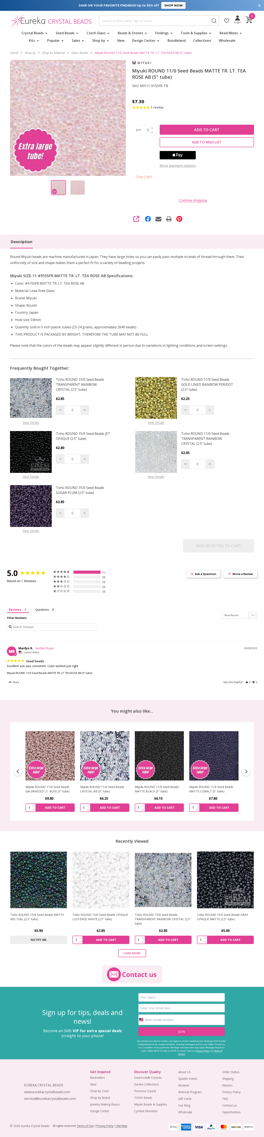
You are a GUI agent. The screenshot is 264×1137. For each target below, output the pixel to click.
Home (14, 53)
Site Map (121, 1126)
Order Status (230, 1072)
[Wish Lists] (226, 20)
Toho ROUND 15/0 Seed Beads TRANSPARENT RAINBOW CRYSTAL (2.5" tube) (80, 384)
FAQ (225, 1099)
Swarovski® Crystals (148, 1078)
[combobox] (154, 20)
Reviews (183, 1085)
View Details (31, 423)
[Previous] (18, 771)
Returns (227, 1085)
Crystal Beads (32, 33)
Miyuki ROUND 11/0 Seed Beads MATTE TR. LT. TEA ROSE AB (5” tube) (49, 673)
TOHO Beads (143, 1098)
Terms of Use (85, 1126)
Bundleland (177, 40)
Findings (162, 33)
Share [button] (15, 682)
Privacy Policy (202, 1051)
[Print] (169, 219)
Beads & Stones (130, 33)
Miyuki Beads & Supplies (150, 1104)
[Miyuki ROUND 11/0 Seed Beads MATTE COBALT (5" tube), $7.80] (159, 755)
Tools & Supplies (194, 33)
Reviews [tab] (15, 610)
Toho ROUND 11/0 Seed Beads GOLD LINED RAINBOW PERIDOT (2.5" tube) (207, 384)
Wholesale (227, 40)
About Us (184, 1072)
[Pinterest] (179, 219)
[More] (46, 33)
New (121, 40)
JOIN (181, 1031)
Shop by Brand (100, 1098)
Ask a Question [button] (205, 574)
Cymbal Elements (146, 1111)
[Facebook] (148, 219)
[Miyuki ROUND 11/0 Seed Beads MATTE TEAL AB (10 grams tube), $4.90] (214, 755)
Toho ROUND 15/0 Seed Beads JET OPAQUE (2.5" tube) (83, 436)
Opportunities (231, 1112)
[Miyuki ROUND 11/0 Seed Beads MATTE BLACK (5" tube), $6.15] (104, 755)
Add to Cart (206, 129)
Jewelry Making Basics (105, 1104)
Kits (32, 40)
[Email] (158, 219)
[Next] (246, 771)
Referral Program (190, 1092)
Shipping (228, 1079)
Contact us (229, 1105)
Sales (76, 40)
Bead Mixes (229, 33)
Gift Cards (185, 1099)
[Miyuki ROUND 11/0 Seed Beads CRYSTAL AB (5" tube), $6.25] (50, 755)
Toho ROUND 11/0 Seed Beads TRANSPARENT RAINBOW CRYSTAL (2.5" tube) (205, 438)
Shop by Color (99, 1091)
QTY (138, 130)
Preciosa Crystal (145, 1091)
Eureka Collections (146, 1084)
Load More (132, 953)
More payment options (178, 165)
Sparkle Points (187, 1079)
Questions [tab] (42, 610)
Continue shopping (193, 200)
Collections (202, 40)
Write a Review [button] (242, 574)
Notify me (39, 940)
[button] (248, 682)
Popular (53, 40)
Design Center (143, 40)
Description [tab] (21, 241)
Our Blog (184, 1105)
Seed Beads (65, 33)
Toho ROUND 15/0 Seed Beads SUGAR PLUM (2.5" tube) (80, 490)
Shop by (98, 40)
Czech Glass (96, 33)
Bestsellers (97, 1078)
